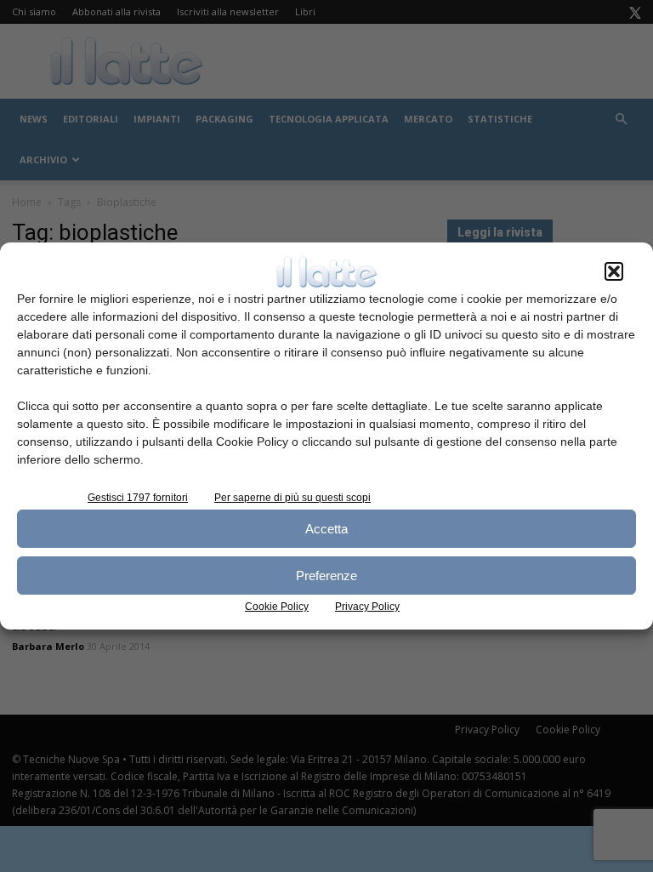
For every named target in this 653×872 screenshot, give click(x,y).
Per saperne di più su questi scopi (292, 498)
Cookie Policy (277, 607)
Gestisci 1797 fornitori (138, 498)
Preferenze (326, 575)
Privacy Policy (367, 607)
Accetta (326, 528)
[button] (613, 271)
